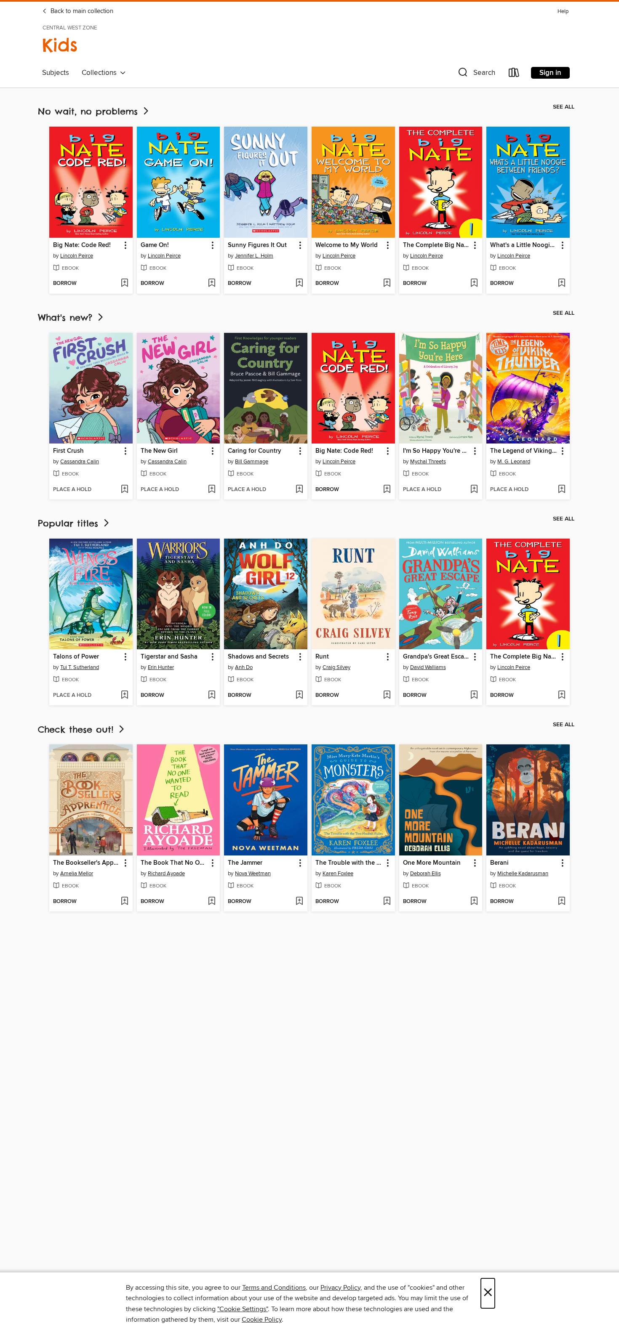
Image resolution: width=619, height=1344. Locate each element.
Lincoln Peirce (76, 255)
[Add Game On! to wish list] (211, 283)
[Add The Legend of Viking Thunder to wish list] (561, 489)
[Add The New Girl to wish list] (211, 489)
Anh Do (244, 667)
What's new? (67, 317)
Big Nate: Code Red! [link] (82, 245)
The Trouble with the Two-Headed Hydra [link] (349, 863)
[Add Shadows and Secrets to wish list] (299, 695)
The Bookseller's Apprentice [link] (87, 863)
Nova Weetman (253, 873)
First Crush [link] (68, 451)
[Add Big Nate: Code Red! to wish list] (124, 283)
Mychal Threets (428, 461)
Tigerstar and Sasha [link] (169, 657)
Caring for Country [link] (254, 451)
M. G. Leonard (513, 461)
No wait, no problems (89, 111)
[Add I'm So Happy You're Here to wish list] (474, 489)
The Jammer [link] (245, 863)
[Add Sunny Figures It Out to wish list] (299, 283)
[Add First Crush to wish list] (124, 489)
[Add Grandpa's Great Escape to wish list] (474, 695)
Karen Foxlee (338, 873)
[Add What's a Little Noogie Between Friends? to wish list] (561, 283)
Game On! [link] (155, 245)
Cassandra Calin (79, 461)
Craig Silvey (336, 667)
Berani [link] (499, 863)
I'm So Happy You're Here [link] (437, 451)
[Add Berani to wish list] (561, 901)
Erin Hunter (161, 667)
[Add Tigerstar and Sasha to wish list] (211, 695)
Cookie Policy (262, 1319)
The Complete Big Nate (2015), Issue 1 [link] (437, 245)
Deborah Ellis (425, 873)
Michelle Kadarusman (522, 873)
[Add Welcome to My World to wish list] (387, 283)
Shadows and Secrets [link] (258, 657)
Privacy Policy (340, 1287)
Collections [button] (101, 72)
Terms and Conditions (274, 1287)
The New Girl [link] (159, 451)
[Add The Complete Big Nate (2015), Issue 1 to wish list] (474, 283)
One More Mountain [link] (432, 863)
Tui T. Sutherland (79, 667)
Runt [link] (322, 657)
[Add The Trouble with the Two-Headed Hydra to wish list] (387, 901)
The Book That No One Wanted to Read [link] (174, 863)
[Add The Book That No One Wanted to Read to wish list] (211, 901)
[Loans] (514, 74)
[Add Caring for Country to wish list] (299, 489)
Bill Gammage (251, 461)
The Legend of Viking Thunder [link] (524, 451)
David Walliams (428, 667)
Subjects (55, 72)
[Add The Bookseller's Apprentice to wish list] (124, 901)
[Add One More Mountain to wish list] (474, 901)
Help (563, 11)
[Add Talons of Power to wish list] (124, 695)
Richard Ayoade (166, 873)
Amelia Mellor (76, 873)
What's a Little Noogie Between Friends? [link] (524, 245)
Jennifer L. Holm (254, 255)
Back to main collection (81, 11)
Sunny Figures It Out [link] (257, 245)
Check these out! (77, 729)
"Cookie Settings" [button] (242, 1309)
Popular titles (70, 523)
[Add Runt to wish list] (387, 695)
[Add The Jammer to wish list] (299, 901)
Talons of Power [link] (76, 657)
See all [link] (563, 107)
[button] (476, 74)
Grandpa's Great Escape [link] (437, 657)
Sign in (550, 72)
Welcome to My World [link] (346, 245)
